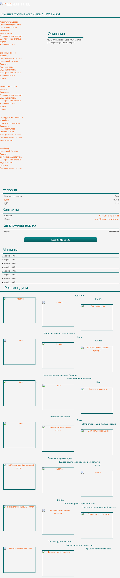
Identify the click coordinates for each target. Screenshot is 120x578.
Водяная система (8, 70)
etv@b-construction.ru (107, 219)
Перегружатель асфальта (11, 117)
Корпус (3, 42)
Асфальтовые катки (8, 87)
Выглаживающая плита (10, 25)
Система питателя (8, 28)
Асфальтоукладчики (9, 22)
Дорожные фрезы (8, 53)
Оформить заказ (60, 239)
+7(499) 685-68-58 (109, 215)
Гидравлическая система (11, 36)
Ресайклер (4, 148)
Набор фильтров (7, 44)
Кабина (3, 109)
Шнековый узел (7, 132)
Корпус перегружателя (10, 123)
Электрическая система (10, 39)
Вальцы (3, 89)
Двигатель (4, 30)
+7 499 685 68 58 (15, 5)
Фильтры (4, 165)
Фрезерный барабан (9, 61)
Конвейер (4, 56)
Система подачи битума (11, 157)
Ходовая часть (6, 33)
